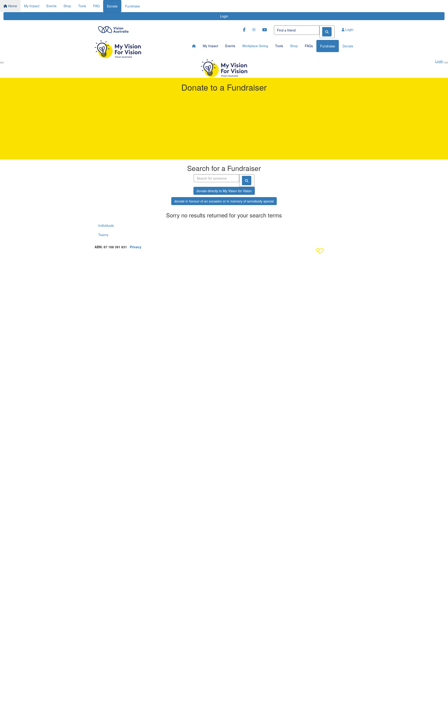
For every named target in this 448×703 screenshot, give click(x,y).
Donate (112, 6)
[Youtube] (264, 30)
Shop (67, 6)
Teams (103, 234)
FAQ (96, 6)
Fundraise (132, 6)
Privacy (135, 247)
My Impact (31, 6)
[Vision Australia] (113, 28)
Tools (82, 6)
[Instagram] (254, 29)
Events (51, 6)
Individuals (106, 225)
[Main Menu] (2, 62)
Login (224, 16)
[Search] (327, 31)
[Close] (446, 62)
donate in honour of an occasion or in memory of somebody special (224, 201)
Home (12, 6)
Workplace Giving (255, 45)
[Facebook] (244, 30)
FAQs (309, 45)
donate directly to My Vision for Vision (224, 190)
